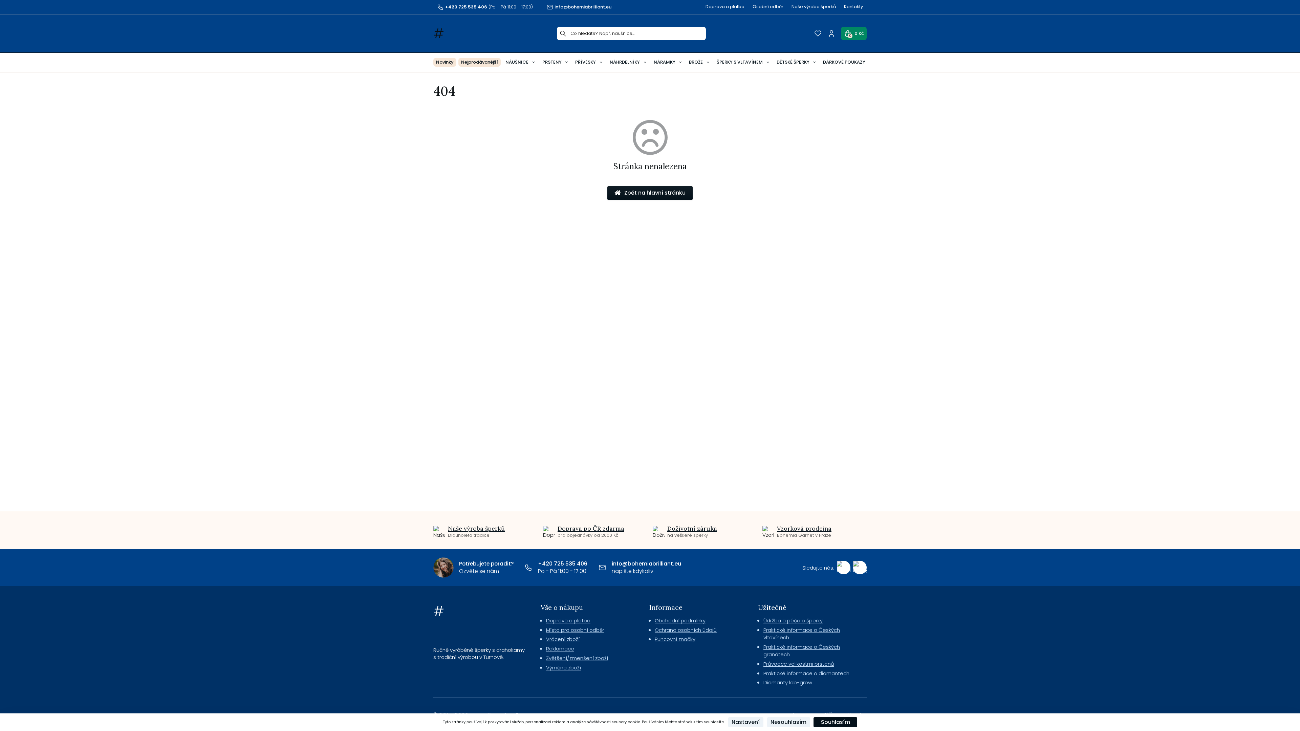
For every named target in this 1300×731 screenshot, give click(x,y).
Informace (665, 607)
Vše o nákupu (562, 607)
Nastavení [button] (746, 722)
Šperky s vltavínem (740, 62)
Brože (696, 62)
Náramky (664, 62)
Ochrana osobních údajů (686, 630)
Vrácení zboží (563, 639)
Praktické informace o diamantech (806, 673)
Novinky (445, 62)
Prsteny (552, 62)
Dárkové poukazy (844, 62)
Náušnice (516, 62)
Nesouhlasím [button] (788, 722)
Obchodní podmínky (680, 620)
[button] (854, 33)
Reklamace (560, 648)
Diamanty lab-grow (787, 682)
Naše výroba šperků (814, 6)
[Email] (602, 567)
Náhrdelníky (625, 62)
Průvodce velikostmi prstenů (798, 663)
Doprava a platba (725, 6)
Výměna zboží (563, 667)
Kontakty (853, 6)
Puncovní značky (675, 639)
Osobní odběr (768, 6)
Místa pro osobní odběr (575, 630)
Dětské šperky (793, 62)
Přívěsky (585, 62)
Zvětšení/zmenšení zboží (577, 658)
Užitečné (772, 607)
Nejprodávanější (479, 62)
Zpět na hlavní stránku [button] (655, 193)
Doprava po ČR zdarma (591, 528)
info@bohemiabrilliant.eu (646, 564)
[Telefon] (528, 567)
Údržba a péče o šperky (793, 620)
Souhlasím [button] (835, 722)
